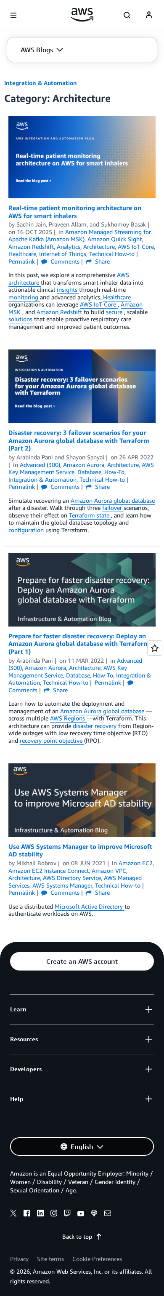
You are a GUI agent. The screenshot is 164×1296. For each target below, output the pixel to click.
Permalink (21, 261)
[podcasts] (94, 1214)
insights (68, 289)
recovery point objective (52, 740)
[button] (42, 49)
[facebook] (27, 1214)
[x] (13, 1214)
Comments (64, 261)
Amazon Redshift (60, 311)
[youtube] (80, 1214)
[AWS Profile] (148, 15)
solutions (21, 319)
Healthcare (117, 297)
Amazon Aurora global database (113, 500)
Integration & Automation (40, 82)
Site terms (50, 1258)
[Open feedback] (154, 648)
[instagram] (53, 1214)
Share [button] (101, 261)
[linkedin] (40, 1214)
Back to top (77, 1236)
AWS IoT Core (99, 304)
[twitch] (67, 1214)
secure (115, 311)
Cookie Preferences (97, 1258)
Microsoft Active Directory (89, 906)
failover (113, 507)
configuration (26, 529)
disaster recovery (95, 725)
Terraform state (90, 515)
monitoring (24, 297)
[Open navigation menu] (13, 15)
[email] (107, 1214)
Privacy (19, 1258)
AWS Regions (68, 718)
